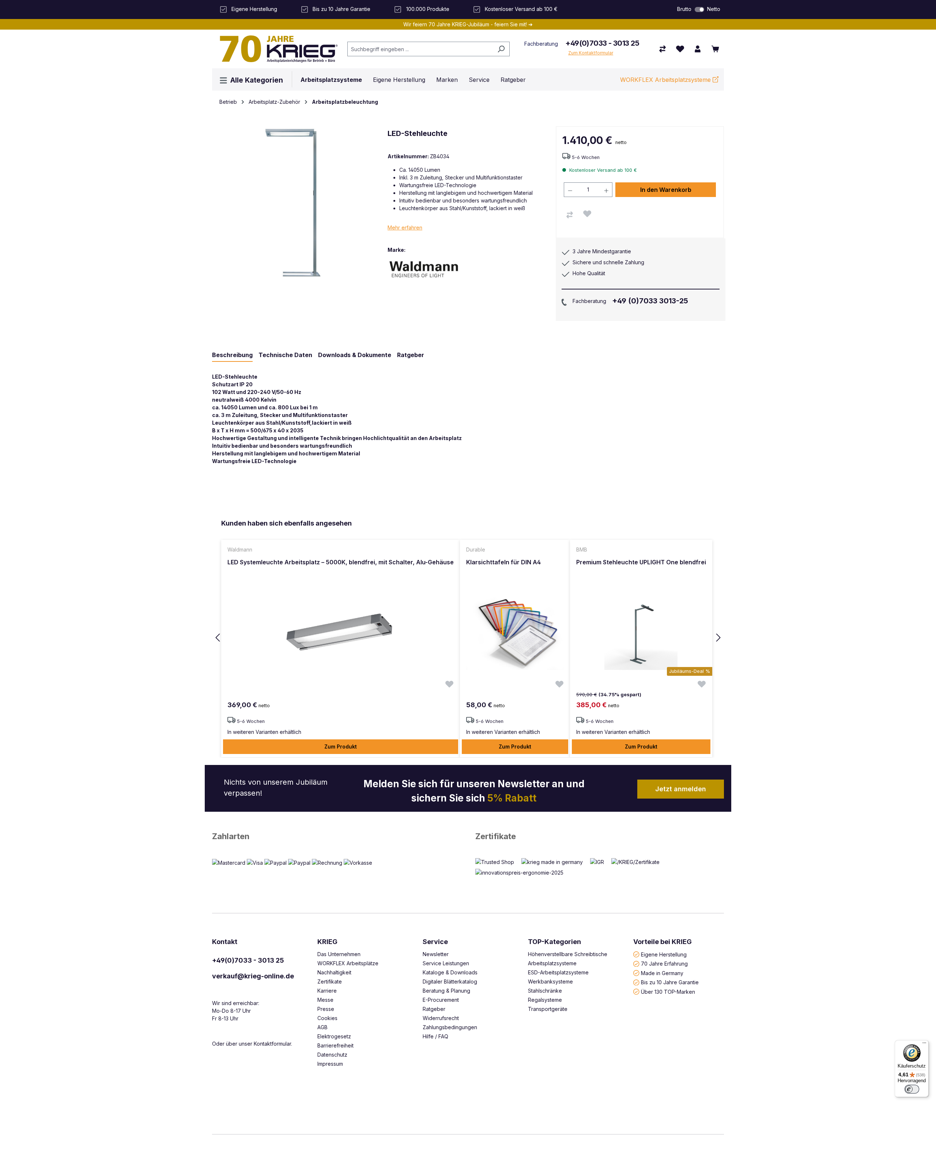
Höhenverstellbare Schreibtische (567, 954)
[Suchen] (501, 49)
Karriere (327, 991)
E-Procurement (441, 1000)
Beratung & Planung (446, 991)
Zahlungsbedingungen (450, 1027)
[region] (468, 638)
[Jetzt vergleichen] (662, 49)
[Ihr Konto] (697, 49)
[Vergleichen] (569, 215)
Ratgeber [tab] (410, 355)
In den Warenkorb (665, 189)
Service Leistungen (446, 963)
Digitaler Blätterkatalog (450, 981)
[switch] (699, 9)
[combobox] (420, 49)
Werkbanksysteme (550, 981)
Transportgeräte (547, 1009)
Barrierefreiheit (335, 1045)
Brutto (684, 9)
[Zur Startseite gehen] (276, 48)
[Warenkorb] (715, 49)
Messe (325, 1000)
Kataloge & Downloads (450, 972)
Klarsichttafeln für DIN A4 (503, 562)
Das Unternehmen (339, 954)
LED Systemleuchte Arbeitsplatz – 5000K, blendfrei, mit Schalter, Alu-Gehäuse (340, 562)
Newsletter (436, 954)
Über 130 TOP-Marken (668, 991)
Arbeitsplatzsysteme (552, 963)
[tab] (232, 355)
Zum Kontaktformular (590, 53)
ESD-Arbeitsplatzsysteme (558, 972)
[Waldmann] (424, 269)
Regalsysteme (545, 1000)
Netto (713, 9)
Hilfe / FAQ (435, 1036)
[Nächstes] (718, 638)
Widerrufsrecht (441, 1018)
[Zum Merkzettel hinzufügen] (587, 213)
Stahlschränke (545, 991)
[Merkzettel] (680, 49)
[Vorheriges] (217, 638)
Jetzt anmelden (680, 789)
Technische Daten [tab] (285, 355)
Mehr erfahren (405, 227)
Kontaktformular (272, 1044)
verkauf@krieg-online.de (253, 976)
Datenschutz (332, 1054)
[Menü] (924, 1044)
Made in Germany (662, 973)
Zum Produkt (340, 746)
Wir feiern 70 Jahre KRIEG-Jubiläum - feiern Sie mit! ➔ (468, 24)
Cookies (327, 1018)
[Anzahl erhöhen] (606, 189)
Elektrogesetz (334, 1036)
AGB (322, 1027)
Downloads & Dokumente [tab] (354, 355)
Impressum (330, 1064)
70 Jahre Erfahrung (664, 963)
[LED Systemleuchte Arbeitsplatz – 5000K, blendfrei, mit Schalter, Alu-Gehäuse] (340, 633)
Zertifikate (495, 836)
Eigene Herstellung (664, 954)
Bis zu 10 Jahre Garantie (670, 982)
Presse (325, 1009)
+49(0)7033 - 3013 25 (602, 43)
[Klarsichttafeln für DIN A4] (515, 633)
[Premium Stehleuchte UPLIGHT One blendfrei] (641, 633)
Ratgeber (434, 1009)
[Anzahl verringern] (570, 189)
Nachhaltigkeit (334, 972)
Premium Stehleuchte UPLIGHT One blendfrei (641, 562)
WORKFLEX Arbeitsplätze (347, 963)
